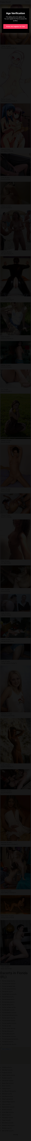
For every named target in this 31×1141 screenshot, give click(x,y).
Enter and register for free (15, 26)
